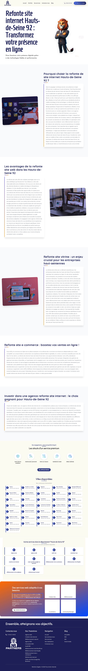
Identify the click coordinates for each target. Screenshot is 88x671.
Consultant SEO (29, 644)
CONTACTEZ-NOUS (20, 610)
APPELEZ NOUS (45, 470)
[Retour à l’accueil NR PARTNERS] (7, 3)
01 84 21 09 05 (69, 3)
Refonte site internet (31, 657)
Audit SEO (28, 646)
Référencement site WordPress (33, 648)
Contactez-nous (46, 3)
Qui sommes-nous (50, 637)
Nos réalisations (49, 641)
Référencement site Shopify (32, 651)
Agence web (28, 634)
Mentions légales (36, 667)
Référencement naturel (31, 639)
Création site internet (31, 637)
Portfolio (30, 3)
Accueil (24, 3)
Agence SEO (28, 641)
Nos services (37, 3)
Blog (52, 3)
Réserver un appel (80, 3)
